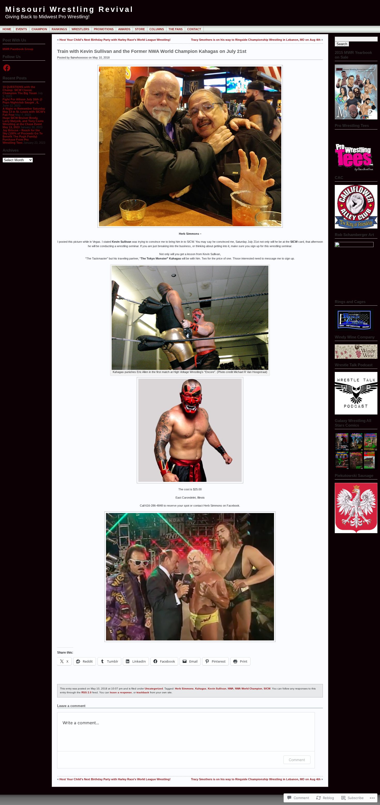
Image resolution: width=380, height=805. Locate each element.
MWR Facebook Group (18, 49)
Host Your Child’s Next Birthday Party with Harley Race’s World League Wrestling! (115, 39)
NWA (230, 688)
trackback (142, 692)
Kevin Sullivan (217, 688)
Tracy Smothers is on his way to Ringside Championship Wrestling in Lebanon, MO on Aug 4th (256, 39)
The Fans (176, 29)
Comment (297, 760)
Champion (39, 29)
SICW (267, 688)
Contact (194, 29)
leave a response (121, 692)
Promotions (103, 29)
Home (7, 29)
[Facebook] (7, 68)
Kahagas (200, 688)
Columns (156, 29)
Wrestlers (80, 29)
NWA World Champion (248, 688)
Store (140, 29)
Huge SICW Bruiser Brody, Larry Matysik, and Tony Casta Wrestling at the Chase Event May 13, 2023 (23, 122)
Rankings (59, 29)
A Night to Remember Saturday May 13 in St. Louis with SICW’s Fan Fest (24, 111)
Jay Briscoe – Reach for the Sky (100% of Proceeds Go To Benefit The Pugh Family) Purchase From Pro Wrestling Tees (23, 136)
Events (21, 29)
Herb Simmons (184, 688)
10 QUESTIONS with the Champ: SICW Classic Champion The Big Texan (20, 90)
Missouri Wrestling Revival (69, 9)
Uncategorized (154, 688)
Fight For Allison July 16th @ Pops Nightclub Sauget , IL (22, 101)
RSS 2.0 (86, 692)
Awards (124, 29)
